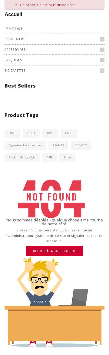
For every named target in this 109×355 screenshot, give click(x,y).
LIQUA (31, 133)
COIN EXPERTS (15, 39)
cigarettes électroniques (25, 145)
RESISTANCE (14, 29)
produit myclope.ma (22, 157)
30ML (12, 133)
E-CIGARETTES (15, 70)
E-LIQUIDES (13, 60)
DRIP (49, 157)
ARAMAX (58, 145)
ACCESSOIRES (15, 50)
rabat (67, 157)
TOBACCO (81, 145)
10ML (50, 133)
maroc (69, 133)
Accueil (13, 14)
